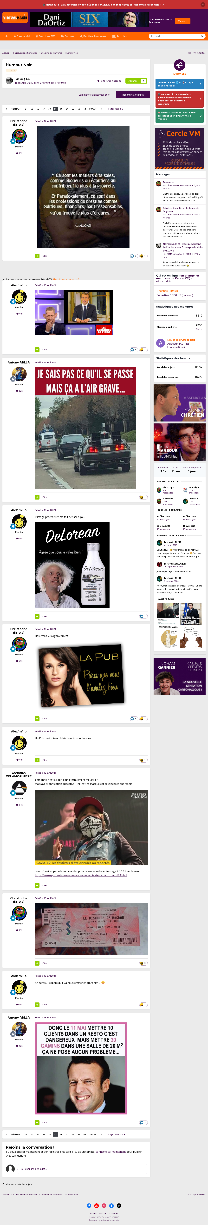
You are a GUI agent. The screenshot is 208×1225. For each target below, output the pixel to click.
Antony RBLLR (19, 362)
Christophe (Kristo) (18, 122)
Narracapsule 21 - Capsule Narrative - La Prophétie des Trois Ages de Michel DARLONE (183, 247)
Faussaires (168, 182)
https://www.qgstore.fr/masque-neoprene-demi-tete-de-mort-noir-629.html (81, 875)
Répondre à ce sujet (133, 94)
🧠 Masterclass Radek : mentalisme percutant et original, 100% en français (176, 115)
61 (67, 108)
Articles (121, 36)
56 (38, 108)
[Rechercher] (202, 36)
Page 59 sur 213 (116, 108)
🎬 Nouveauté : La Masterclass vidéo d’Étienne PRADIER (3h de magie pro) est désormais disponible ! (102, 4)
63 (79, 108)
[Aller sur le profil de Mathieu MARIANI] (158, 245)
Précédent (16, 108)
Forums (69, 36)
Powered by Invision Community (104, 1220)
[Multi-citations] (37, 256)
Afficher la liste (163, 281)
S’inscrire (182, 21)
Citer (44, 255)
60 (61, 108)
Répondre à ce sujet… (35, 1168)
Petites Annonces (94, 36)
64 (85, 108)
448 (20, 313)
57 (44, 108)
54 (26, 108)
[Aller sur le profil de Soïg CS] (9, 80)
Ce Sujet (190, 36)
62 (73, 108)
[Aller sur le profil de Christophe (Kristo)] (19, 136)
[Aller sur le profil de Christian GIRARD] (158, 183)
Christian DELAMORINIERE (19, 774)
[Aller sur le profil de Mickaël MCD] (185, 501)
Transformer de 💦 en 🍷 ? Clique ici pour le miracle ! (177, 84)
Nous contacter (98, 1213)
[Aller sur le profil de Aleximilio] (19, 297)
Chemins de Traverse (53, 83)
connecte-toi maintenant (111, 1151)
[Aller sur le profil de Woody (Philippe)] (185, 490)
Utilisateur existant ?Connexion (160, 21)
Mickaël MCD (197, 498)
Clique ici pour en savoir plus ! (66, 279)
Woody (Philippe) (198, 487)
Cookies (114, 1213)
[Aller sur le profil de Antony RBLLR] (19, 374)
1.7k (20, 804)
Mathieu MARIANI (175, 253)
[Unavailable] (82, 187)
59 (55, 108)
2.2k (20, 390)
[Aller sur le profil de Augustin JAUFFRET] (160, 343)
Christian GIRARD (175, 185)
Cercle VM (23, 36)
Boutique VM (46, 36)
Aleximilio (18, 285)
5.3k (20, 153)
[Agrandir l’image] (74, 312)
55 (32, 108)
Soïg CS (24, 79)
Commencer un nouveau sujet (94, 94)
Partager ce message (110, 80)
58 (49, 108)
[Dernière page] (101, 109)
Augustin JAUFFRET (179, 343)
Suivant (93, 108)
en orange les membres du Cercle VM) (178, 277)
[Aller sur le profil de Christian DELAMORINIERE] (19, 788)
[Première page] (6, 109)
